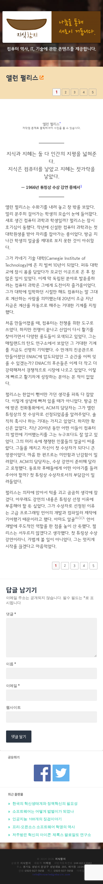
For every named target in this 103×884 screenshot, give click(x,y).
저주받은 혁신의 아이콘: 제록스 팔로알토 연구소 (51, 835)
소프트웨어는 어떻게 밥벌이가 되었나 (43, 811)
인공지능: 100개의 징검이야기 (37, 819)
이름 (11, 664)
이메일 (13, 685)
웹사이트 (13, 707)
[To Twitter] (61, 766)
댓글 (11, 614)
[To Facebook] (42, 766)
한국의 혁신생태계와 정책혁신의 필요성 (45, 803)
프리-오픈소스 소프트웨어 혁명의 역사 (43, 827)
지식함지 (60, 859)
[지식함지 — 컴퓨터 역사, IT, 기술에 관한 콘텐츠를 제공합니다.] (51, 28)
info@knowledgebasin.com (51, 874)
